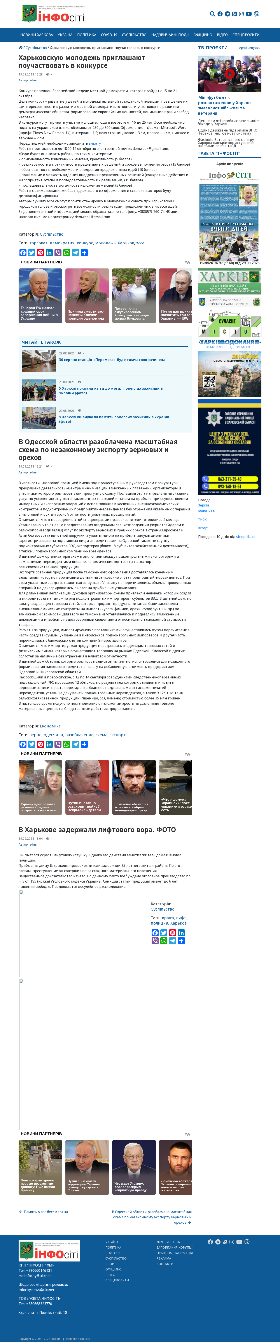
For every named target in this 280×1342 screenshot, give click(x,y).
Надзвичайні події (170, 34)
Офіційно (203, 34)
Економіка (50, 726)
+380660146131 (39, 1270)
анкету (95, 143)
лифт (181, 917)
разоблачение (79, 734)
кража (168, 917)
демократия (62, 242)
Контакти (165, 1264)
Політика (86, 34)
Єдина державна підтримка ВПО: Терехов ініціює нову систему (227, 132)
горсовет (39, 242)
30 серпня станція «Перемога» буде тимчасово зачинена (112, 359)
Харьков (126, 242)
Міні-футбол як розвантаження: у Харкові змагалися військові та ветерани (225, 105)
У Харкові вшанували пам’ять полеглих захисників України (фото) (114, 419)
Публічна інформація (175, 1253)
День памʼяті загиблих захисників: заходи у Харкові (228, 122)
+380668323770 (39, 1303)
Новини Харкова (36, 34)
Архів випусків (249, 48)
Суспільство (134, 34)
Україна (65, 34)
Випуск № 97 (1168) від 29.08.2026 (229, 263)
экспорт (118, 734)
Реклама (164, 1258)
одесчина (53, 734)
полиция (159, 923)
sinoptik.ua (245, 536)
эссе (140, 242)
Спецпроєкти (246, 34)
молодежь (105, 242)
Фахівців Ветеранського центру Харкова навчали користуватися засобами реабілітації (226, 142)
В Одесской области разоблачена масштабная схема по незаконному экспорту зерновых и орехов (152, 1217)
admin (34, 80)
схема (101, 734)
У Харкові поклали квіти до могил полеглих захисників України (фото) (111, 390)
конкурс (85, 242)
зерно (36, 734)
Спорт (110, 1264)
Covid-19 (109, 34)
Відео (222, 34)
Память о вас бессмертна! (45, 1211)
